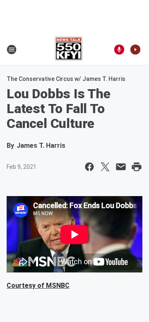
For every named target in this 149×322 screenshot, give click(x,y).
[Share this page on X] (105, 167)
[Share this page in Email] (121, 167)
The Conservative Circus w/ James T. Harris (66, 79)
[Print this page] (136, 167)
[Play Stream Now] (135, 49)
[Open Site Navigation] (12, 49)
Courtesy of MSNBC (38, 285)
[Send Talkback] (119, 49)
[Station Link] (69, 49)
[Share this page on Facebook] (89, 167)
